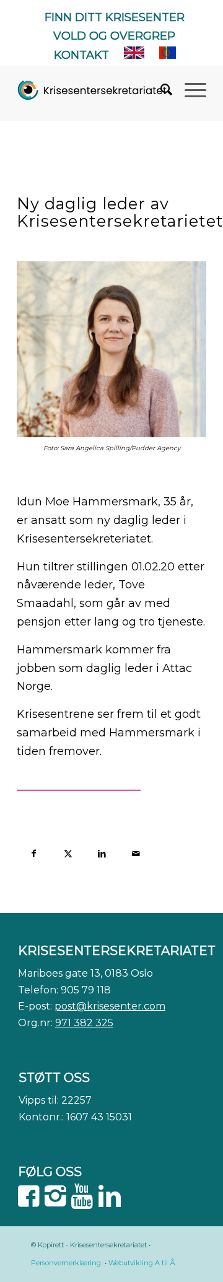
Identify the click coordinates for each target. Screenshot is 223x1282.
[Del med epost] (136, 852)
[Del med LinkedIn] (102, 852)
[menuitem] (114, 18)
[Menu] (189, 90)
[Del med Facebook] (34, 852)
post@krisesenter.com (110, 1006)
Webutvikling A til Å (141, 1262)
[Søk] (160, 90)
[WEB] (92, 90)
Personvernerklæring (66, 1262)
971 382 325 (84, 1023)
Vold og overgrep (114, 36)
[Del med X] (68, 852)
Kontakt (81, 55)
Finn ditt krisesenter (115, 17)
